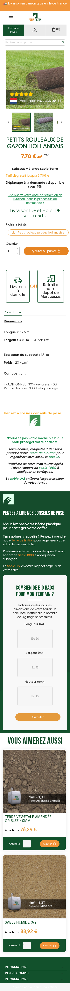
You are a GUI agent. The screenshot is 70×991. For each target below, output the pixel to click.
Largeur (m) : (35, 653)
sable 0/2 (17, 479)
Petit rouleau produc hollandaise (41, 232)
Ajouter (49, 844)
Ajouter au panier (46, 251)
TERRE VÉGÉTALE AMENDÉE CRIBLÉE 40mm (28, 819)
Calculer (38, 717)
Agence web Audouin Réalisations (35, 987)
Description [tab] (12, 312)
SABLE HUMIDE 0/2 (20, 922)
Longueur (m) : (35, 624)
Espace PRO (13, 30)
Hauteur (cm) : (35, 681)
